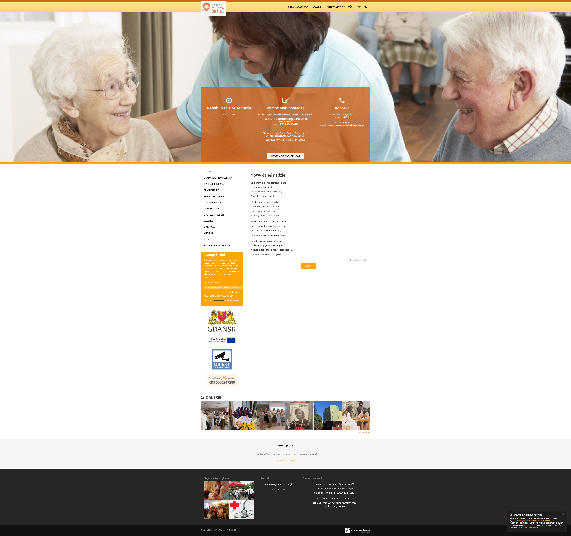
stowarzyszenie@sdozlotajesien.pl (345, 125)
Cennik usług (211, 190)
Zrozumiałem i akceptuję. (528, 527)
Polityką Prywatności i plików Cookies (534, 521)
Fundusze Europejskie (217, 245)
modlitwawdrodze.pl (236, 303)
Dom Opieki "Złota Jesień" (218, 177)
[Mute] (231, 300)
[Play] (205, 300)
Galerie (316, 6)
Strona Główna (298, 6)
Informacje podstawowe (286, 156)
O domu (208, 171)
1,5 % (206, 239)
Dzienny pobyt (212, 202)
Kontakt (363, 6)
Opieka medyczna (214, 184)
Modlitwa (210, 227)
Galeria (208, 221)
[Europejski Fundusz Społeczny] (222, 340)
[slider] (237, 300)
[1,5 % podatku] (222, 380)
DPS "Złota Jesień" (214, 214)
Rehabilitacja (212, 208)
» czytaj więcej (234, 292)
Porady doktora (214, 196)
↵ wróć (308, 266)
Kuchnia (208, 233)
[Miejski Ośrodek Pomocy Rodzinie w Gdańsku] (222, 320)
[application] (223, 300)
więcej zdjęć (364, 432)
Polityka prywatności (339, 6)
